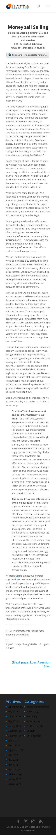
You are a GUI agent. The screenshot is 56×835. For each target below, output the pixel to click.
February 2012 (15, 774)
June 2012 (13, 754)
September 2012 (16, 750)
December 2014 (16, 730)
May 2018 (13, 721)
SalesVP (31, 730)
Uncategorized (34, 735)
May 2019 (13, 711)
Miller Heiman (33, 721)
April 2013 (13, 740)
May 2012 (13, 759)
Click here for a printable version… (29, 55)
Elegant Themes (29, 826)
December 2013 (16, 735)
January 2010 (14, 783)
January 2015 (14, 726)
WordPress (29, 830)
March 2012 (14, 769)
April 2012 (13, 764)
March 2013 (14, 745)
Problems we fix (35, 726)
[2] (16, 575)
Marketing (32, 716)
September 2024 (16, 706)
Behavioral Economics (38, 706)
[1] (21, 239)
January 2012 (14, 779)
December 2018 (16, 716)
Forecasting (32, 711)
